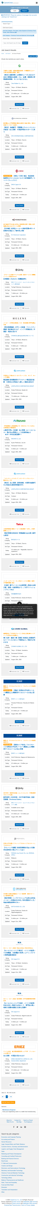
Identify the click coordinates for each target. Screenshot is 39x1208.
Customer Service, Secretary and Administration (14, 1146)
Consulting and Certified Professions (11, 1156)
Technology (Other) (6, 1177)
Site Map (18, 1122)
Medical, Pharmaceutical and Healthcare (12, 1180)
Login (14, 10)
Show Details (19, 104)
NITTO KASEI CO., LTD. (18, 906)
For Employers (28, 1122)
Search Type (6, 23)
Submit (25, 43)
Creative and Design (6, 1165)
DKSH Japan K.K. (16, 184)
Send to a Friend (28, 1120)
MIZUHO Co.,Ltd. (16, 438)
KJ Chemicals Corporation (18, 235)
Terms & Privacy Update (28, 1205)
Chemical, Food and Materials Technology (12, 1173)
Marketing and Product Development (11, 1154)
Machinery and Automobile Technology (12, 1170)
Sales (3, 1151)
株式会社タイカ (15, 539)
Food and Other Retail (7, 1185)
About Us (9, 1120)
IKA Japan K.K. (15, 959)
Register (24, 10)
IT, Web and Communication (9, 1163)
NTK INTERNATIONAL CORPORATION (22, 136)
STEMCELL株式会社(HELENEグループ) (22, 335)
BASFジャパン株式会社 (18, 699)
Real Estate (4, 1161)
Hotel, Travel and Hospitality (9, 1182)
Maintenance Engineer (9, 1110)
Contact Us (17, 1120)
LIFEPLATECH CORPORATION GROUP (22, 386)
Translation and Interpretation (9, 1189)
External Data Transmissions (12, 1205)
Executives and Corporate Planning (11, 1137)
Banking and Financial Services (10, 1158)
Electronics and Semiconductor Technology (13, 1168)
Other (2, 1192)
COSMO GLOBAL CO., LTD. (19, 646)
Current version (16, 1201)
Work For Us (10, 1122)
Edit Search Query (7, 27)
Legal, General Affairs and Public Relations (13, 1144)
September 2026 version (30, 1201)
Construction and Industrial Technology (12, 1175)
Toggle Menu (32, 56)
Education (4, 1187)
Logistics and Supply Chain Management (12, 1149)
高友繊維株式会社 (16, 594)
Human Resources (6, 1142)
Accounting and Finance (8, 1139)
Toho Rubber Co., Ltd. (17, 83)
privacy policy (15, 615)
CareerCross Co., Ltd (16, 1200)
